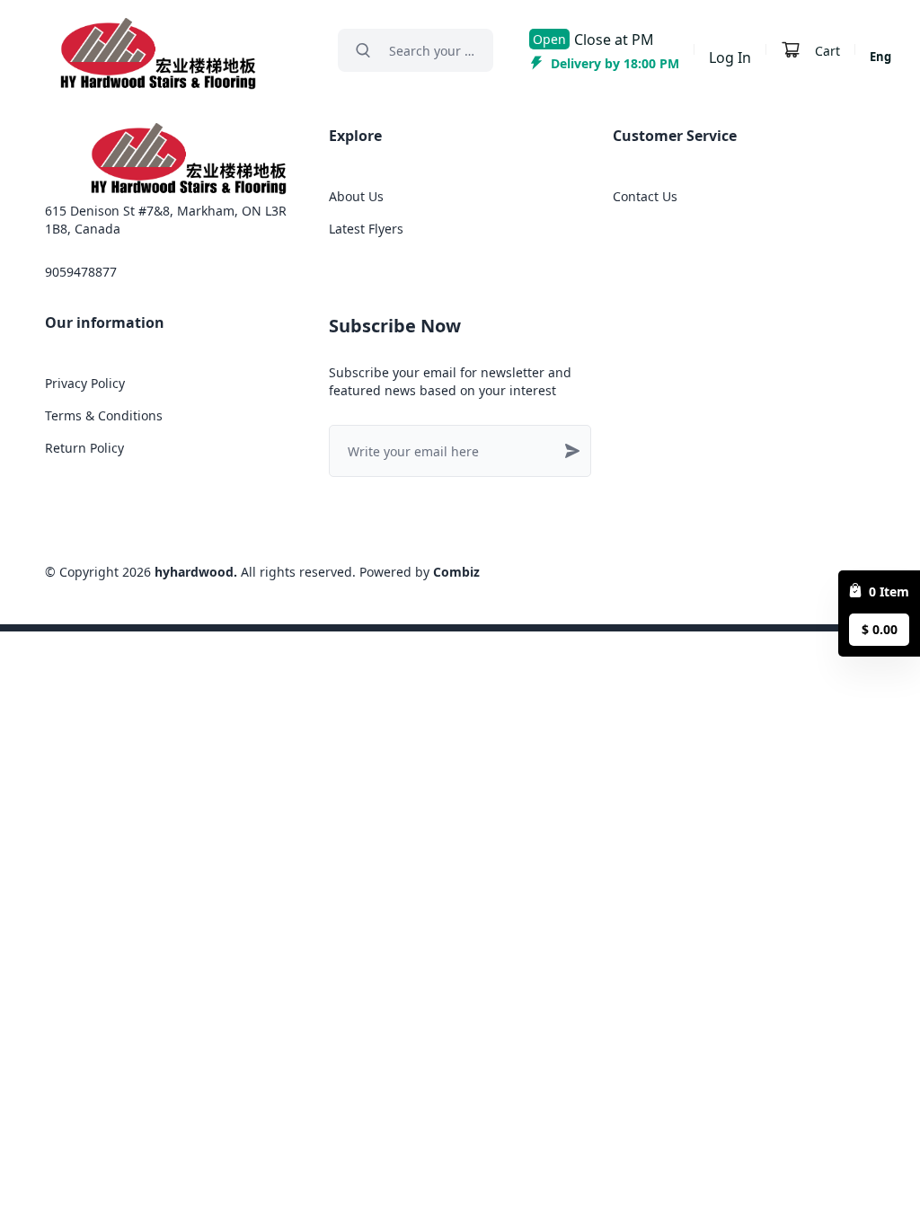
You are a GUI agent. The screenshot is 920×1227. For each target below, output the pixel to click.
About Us (356, 196)
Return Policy (84, 447)
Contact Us (645, 196)
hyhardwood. (196, 571)
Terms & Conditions (104, 415)
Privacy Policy (85, 383)
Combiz (456, 571)
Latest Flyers (366, 228)
